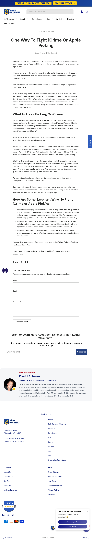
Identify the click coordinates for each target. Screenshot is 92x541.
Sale (49, 455)
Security (51, 428)
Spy (49, 437)
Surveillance (52, 433)
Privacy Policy (53, 490)
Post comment (22, 322)
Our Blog (7, 481)
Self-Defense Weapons (57, 424)
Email (15, 291)
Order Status (53, 472)
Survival (51, 446)
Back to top (46, 414)
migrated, (42, 32)
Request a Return (55, 476)
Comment (17, 302)
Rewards (7, 485)
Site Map (51, 494)
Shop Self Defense (63, 3)
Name (15, 280)
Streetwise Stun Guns (57, 460)
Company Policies (55, 485)
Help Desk (52, 481)
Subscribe (81, 352)
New (49, 451)
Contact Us (8, 476)
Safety (50, 442)
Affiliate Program (10, 490)
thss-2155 (50, 32)
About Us (7, 472)
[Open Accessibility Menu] (5, 270)
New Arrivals (9, 23)
